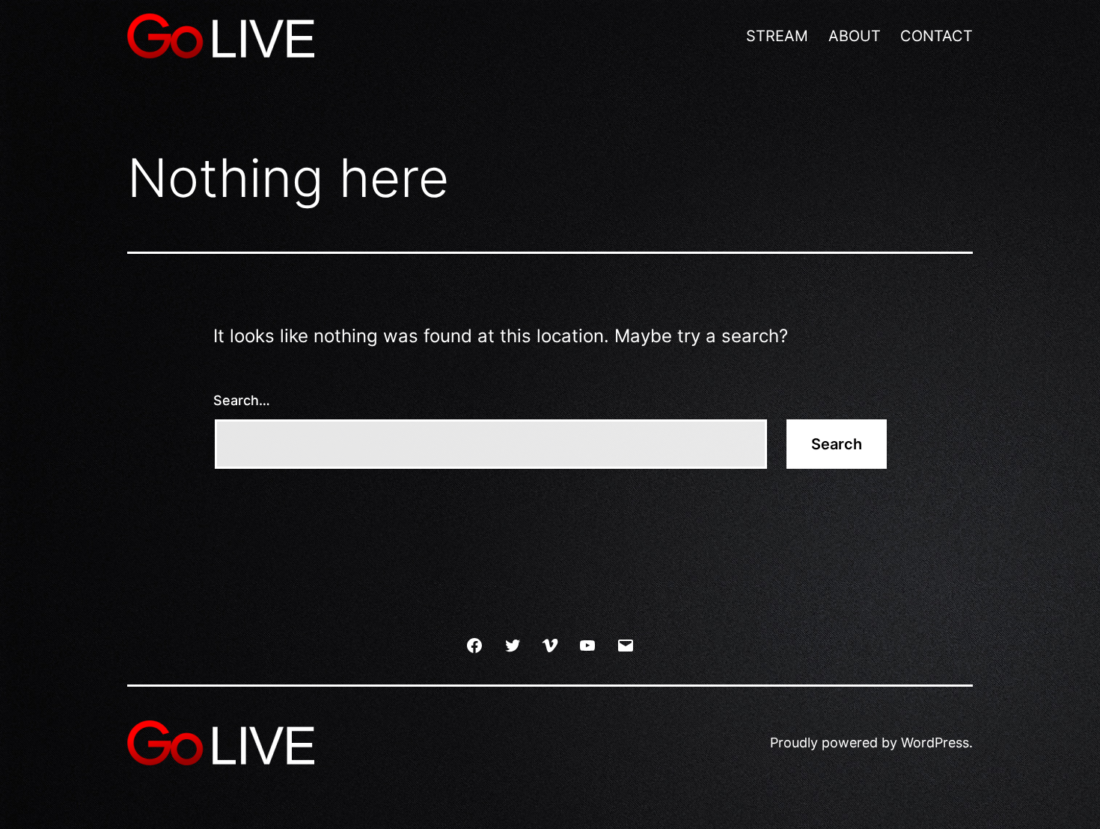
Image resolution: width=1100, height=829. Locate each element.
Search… (241, 400)
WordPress (935, 742)
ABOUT (854, 36)
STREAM (777, 36)
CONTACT (936, 36)
